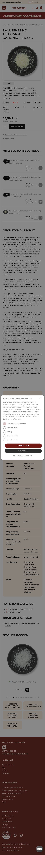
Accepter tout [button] (23, 445)
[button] (22, 456)
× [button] (40, 398)
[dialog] (22, 427)
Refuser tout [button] (23, 451)
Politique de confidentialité (12, 419)
